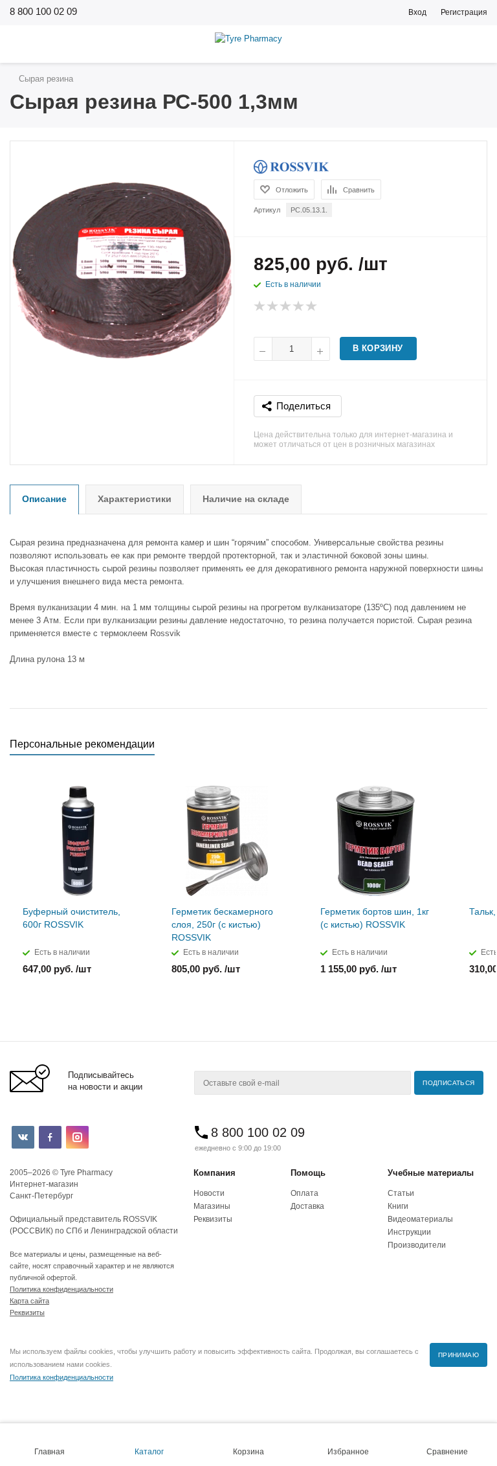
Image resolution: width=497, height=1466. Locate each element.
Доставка (307, 1206)
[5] (311, 306)
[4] (299, 306)
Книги (398, 1206)
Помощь (308, 1173)
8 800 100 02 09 (43, 11)
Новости (209, 1193)
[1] (260, 306)
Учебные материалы (431, 1173)
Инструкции (409, 1232)
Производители (417, 1245)
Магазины (211, 1206)
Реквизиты (212, 1219)
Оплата (304, 1193)
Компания (214, 1173)
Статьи (401, 1193)
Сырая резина (44, 79)
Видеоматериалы (420, 1219)
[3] (286, 306)
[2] (273, 306)
